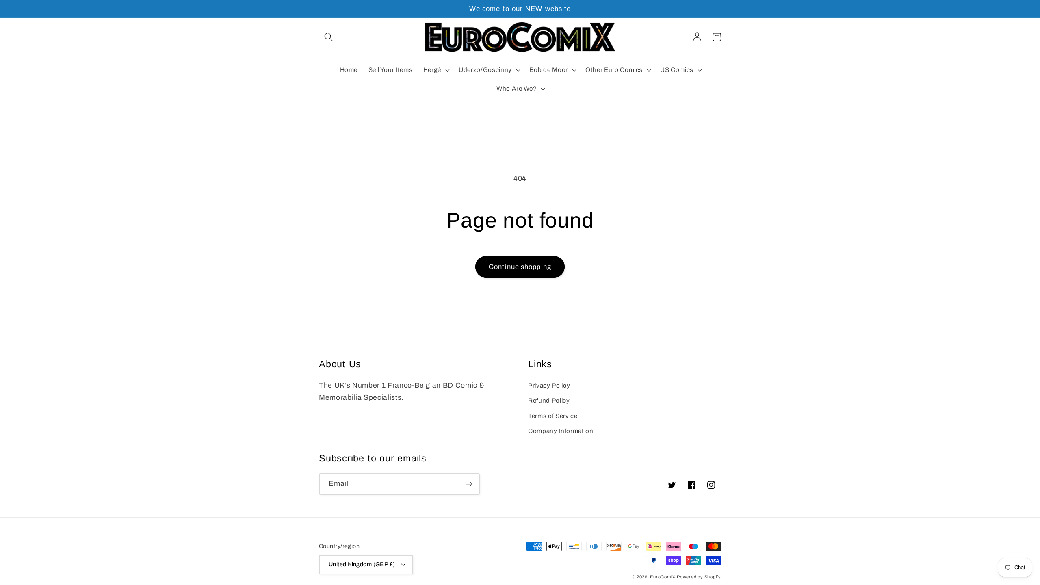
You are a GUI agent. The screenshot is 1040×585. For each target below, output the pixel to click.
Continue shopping (520, 266)
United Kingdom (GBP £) (362, 564)
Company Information (561, 430)
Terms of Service (553, 415)
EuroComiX (662, 576)
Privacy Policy (549, 385)
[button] (328, 37)
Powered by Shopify (699, 576)
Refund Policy (549, 400)
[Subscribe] (469, 484)
